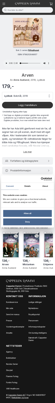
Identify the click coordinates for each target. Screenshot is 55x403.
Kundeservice (12, 302)
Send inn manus (12, 314)
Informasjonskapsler (37, 327)
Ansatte (9, 333)
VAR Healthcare (12, 389)
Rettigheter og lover (20, 397)
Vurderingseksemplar (15, 327)
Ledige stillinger (35, 302)
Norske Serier (12, 364)
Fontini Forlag (11, 382)
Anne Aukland (21, 80)
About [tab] (45, 186)
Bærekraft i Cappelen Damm (38, 339)
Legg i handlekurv (27, 105)
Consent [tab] (10, 186)
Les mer (27, 151)
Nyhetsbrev (33, 308)
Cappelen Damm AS (16, 395)
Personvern (33, 320)
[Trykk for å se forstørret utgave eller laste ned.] (27, 32)
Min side (9, 308)
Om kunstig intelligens (38, 333)
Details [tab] (27, 186)
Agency (9, 352)
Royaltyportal (34, 314)
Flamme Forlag (12, 376)
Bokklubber (11, 358)
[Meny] (4, 4)
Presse (9, 320)
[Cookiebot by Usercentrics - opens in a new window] (41, 179)
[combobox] (27, 10)
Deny (27, 222)
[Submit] (5, 10)
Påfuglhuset (33, 50)
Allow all (27, 213)
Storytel (9, 370)
